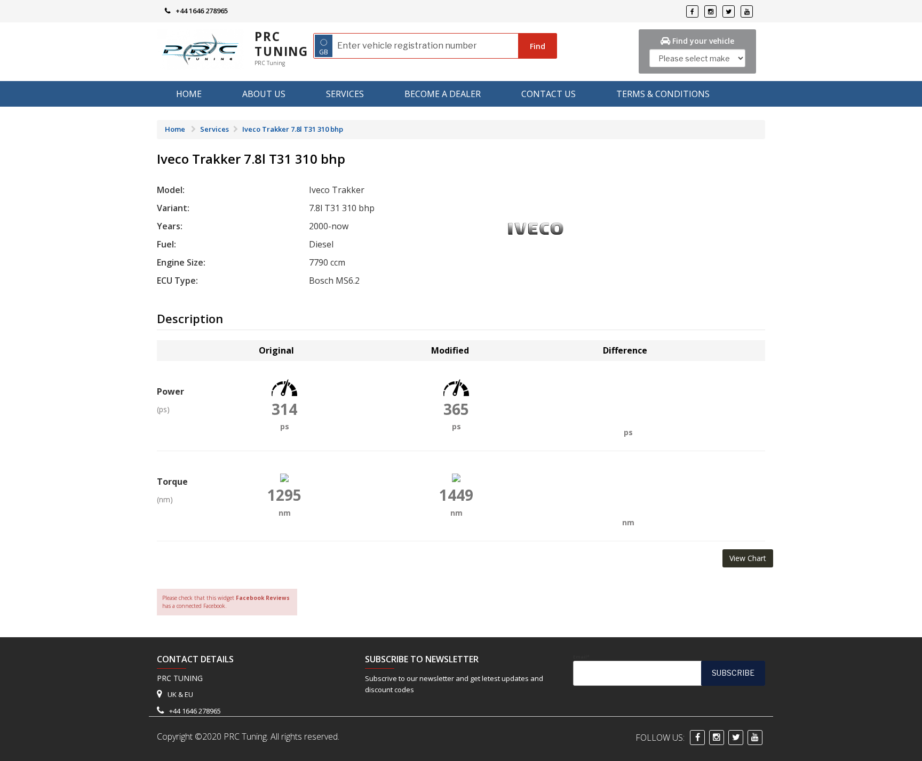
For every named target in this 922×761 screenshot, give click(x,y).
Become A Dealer (442, 94)
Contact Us (548, 94)
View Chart (747, 558)
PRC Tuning (281, 44)
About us (263, 94)
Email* (581, 657)
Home (189, 94)
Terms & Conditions (663, 94)
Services (345, 94)
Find (537, 46)
